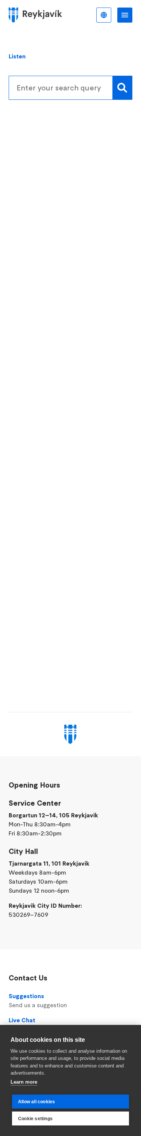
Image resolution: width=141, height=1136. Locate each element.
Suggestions (38, 1000)
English (103, 15)
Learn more (24, 1082)
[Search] (122, 88)
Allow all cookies (36, 1101)
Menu (124, 15)
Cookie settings (35, 1118)
